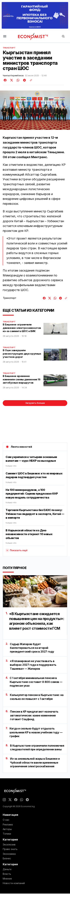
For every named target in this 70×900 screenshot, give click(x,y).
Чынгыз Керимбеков (13, 75)
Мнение (7, 878)
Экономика (9, 854)
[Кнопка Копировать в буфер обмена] (29, 80)
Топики (7, 833)
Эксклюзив (9, 844)
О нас (6, 819)
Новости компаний (14, 883)
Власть (7, 874)
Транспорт (9, 48)
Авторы (7, 829)
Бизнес (7, 858)
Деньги (7, 869)
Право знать (10, 849)
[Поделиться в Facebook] (5, 80)
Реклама (8, 824)
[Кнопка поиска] (63, 36)
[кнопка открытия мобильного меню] (5, 36)
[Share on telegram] (24, 80)
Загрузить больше (35, 403)
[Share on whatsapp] (17, 80)
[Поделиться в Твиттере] (11, 80)
